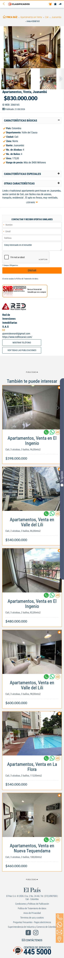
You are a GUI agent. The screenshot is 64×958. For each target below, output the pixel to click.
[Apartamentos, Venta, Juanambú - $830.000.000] (32, 47)
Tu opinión (62, 476)
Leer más (30, 202)
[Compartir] (60, 4)
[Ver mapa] (60, 939)
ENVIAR (32, 270)
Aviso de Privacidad (32, 913)
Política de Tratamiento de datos (27, 279)
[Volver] (5, 4)
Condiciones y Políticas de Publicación (32, 903)
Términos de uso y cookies (32, 917)
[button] (31, 120)
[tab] (32, 120)
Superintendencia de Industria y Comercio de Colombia (32, 927)
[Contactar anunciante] (57, 433)
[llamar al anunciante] (60, 917)
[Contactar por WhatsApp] (60, 924)
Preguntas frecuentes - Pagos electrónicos (32, 922)
